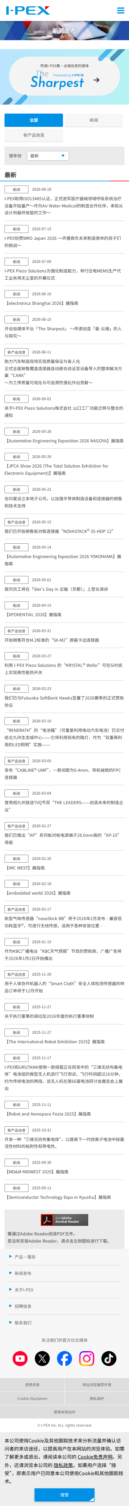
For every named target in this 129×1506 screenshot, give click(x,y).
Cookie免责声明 (95, 1456)
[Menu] (120, 10)
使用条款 (32, 1384)
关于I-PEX (24, 1290)
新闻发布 (23, 1273)
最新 (34, 156)
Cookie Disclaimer (32, 1398)
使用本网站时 (64, 1411)
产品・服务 (25, 1257)
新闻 (94, 120)
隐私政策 (63, 1465)
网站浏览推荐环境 (96, 1384)
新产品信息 (33, 135)
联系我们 (23, 1323)
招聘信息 (23, 1306)
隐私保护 (97, 1398)
